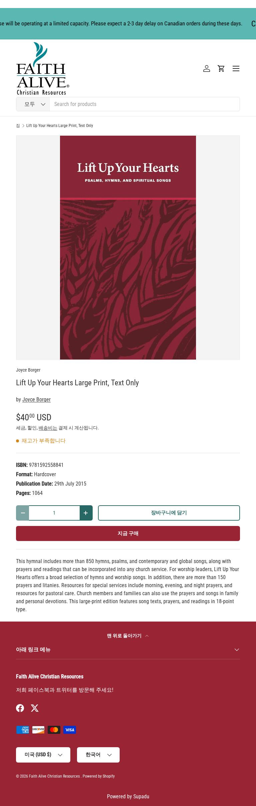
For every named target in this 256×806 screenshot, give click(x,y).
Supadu (141, 796)
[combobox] (128, 104)
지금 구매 (128, 533)
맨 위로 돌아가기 (125, 635)
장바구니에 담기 (169, 513)
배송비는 (48, 427)
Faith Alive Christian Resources (54, 776)
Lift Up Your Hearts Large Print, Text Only (59, 126)
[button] (221, 68)
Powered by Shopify (99, 776)
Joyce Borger (28, 370)
